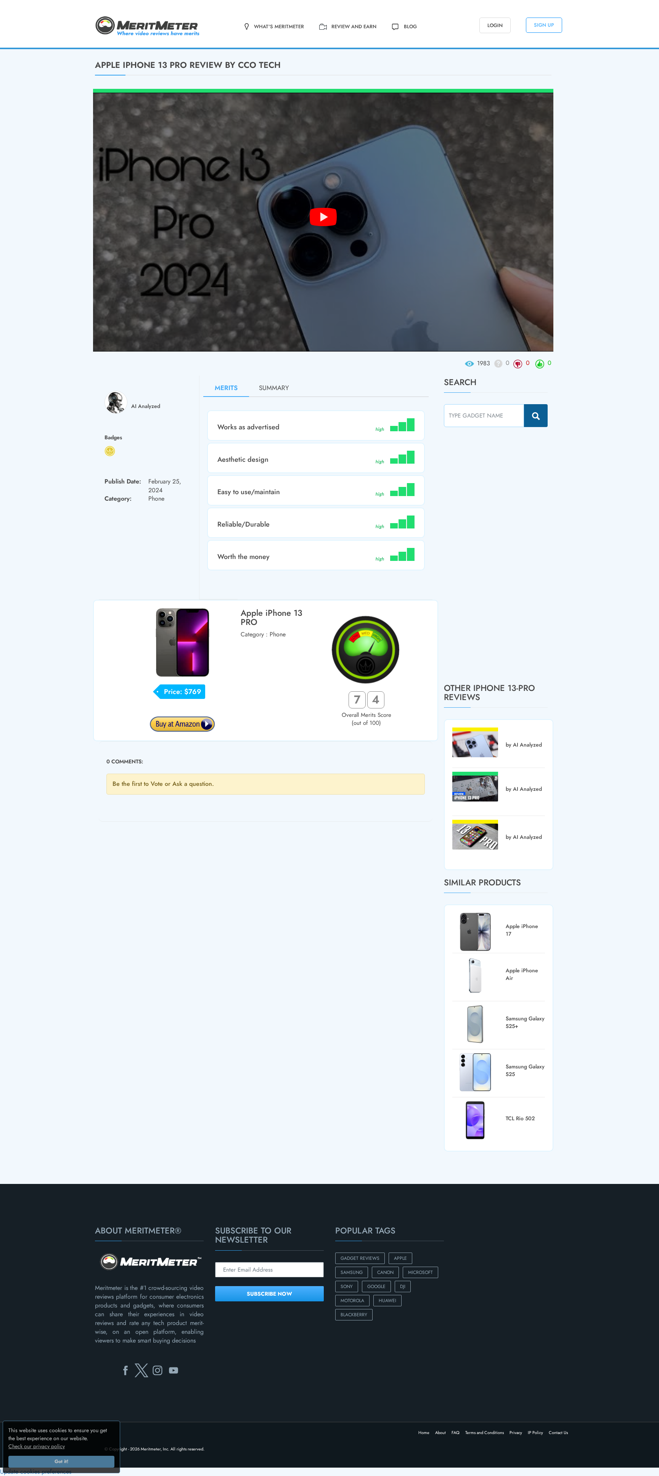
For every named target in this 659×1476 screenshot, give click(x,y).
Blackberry (354, 1314)
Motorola (352, 1300)
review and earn (353, 26)
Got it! (61, 1461)
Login (495, 25)
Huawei (387, 1300)
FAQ (456, 1432)
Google (376, 1286)
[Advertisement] (501, 554)
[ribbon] (55, 48)
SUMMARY (274, 387)
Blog (410, 26)
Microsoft (420, 1272)
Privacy (516, 1432)
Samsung (352, 1272)
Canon (385, 1272)
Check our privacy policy (36, 1446)
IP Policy (535, 1432)
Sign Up (544, 25)
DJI (402, 1286)
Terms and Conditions (484, 1432)
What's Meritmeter (279, 26)
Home (423, 1432)
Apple (400, 1258)
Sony (347, 1286)
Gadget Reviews (360, 1258)
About (440, 1432)
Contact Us (558, 1432)
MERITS (226, 387)
